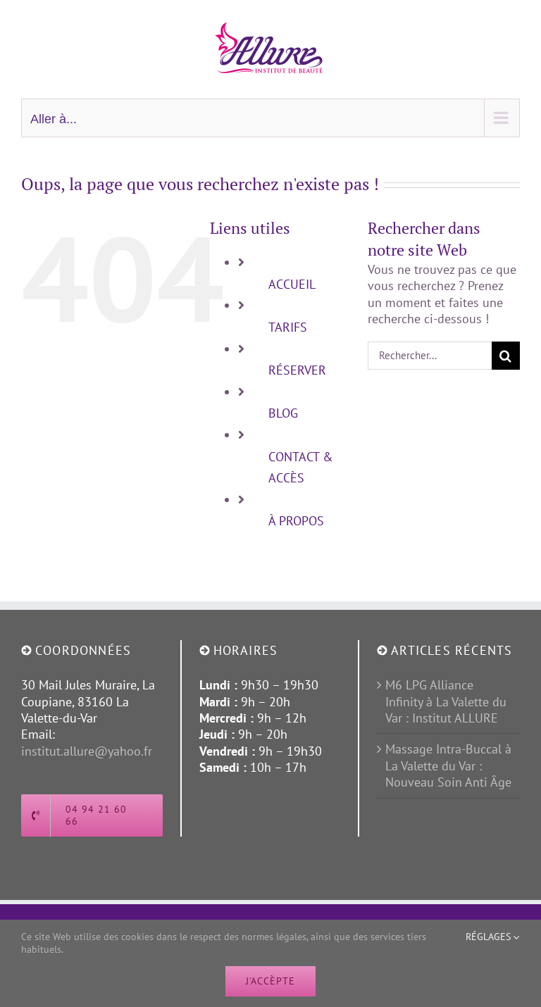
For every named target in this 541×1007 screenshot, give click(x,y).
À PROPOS (296, 521)
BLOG (283, 413)
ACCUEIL (292, 284)
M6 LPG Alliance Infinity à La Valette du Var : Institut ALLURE (445, 701)
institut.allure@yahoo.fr (86, 751)
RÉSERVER (297, 370)
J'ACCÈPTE (270, 981)
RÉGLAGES (490, 936)
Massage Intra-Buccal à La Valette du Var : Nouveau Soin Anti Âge (448, 765)
